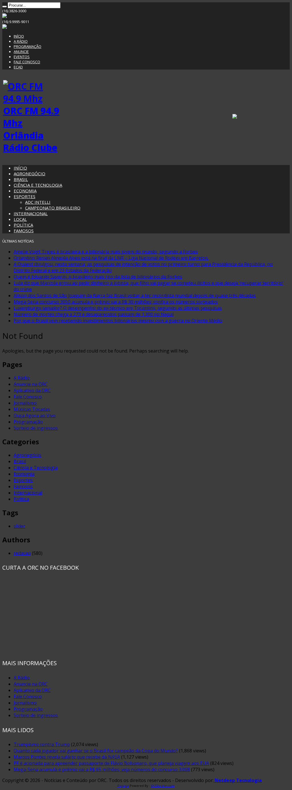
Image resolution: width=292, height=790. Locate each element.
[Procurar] (4, 6)
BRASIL (21, 179)
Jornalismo (25, 403)
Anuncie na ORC (31, 384)
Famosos (23, 486)
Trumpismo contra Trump (42, 744)
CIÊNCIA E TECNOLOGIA (38, 185)
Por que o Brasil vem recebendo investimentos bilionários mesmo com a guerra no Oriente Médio (118, 320)
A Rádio (22, 378)
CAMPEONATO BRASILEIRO (52, 208)
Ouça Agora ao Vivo (35, 415)
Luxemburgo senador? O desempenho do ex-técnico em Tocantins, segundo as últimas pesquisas (118, 308)
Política (21, 499)
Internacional (28, 493)
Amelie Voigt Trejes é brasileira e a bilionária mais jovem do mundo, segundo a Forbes (106, 252)
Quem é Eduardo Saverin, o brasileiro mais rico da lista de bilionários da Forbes (98, 277)
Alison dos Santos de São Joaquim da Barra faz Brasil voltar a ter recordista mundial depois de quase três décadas (135, 295)
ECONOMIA (25, 191)
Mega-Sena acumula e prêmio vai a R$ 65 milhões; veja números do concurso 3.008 (102, 769)
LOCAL (20, 219)
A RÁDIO (21, 41)
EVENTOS (22, 56)
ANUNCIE (21, 51)
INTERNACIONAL (31, 213)
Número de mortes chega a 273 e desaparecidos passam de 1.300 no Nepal (94, 314)
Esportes (23, 480)
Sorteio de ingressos (36, 428)
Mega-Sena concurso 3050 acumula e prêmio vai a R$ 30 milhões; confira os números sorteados (116, 302)
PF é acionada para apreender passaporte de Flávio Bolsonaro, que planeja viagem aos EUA (111, 763)
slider (19, 526)
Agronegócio (27, 455)
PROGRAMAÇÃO (27, 46)
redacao (22, 553)
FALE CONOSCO (27, 61)
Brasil (20, 461)
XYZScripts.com (163, 785)
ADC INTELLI (37, 202)
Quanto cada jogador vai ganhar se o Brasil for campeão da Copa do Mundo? (96, 751)
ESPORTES (24, 196)
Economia (24, 474)
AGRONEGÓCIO (29, 173)
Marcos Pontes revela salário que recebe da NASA (67, 757)
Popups (123, 785)
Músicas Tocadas (32, 409)
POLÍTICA (23, 225)
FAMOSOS (24, 230)
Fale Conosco (28, 397)
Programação (28, 422)
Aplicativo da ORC (32, 390)
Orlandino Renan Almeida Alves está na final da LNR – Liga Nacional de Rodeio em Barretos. (111, 258)
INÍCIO (19, 36)
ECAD (18, 67)
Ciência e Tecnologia (36, 468)
